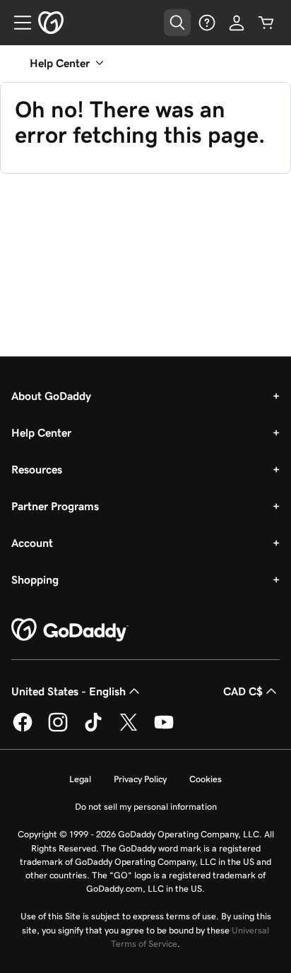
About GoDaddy (51, 395)
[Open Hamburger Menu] (17, 22)
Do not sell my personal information (146, 806)
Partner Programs (55, 506)
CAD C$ (243, 691)
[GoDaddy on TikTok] (93, 729)
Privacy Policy (140, 779)
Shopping (35, 579)
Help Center (41, 432)
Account (32, 542)
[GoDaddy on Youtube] (164, 729)
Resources (36, 469)
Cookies (205, 779)
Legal (80, 779)
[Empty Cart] (266, 23)
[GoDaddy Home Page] (70, 630)
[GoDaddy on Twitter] (128, 729)
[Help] (207, 22)
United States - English (68, 691)
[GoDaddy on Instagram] (58, 729)
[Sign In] (236, 22)
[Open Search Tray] (177, 22)
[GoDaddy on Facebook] (22, 729)
